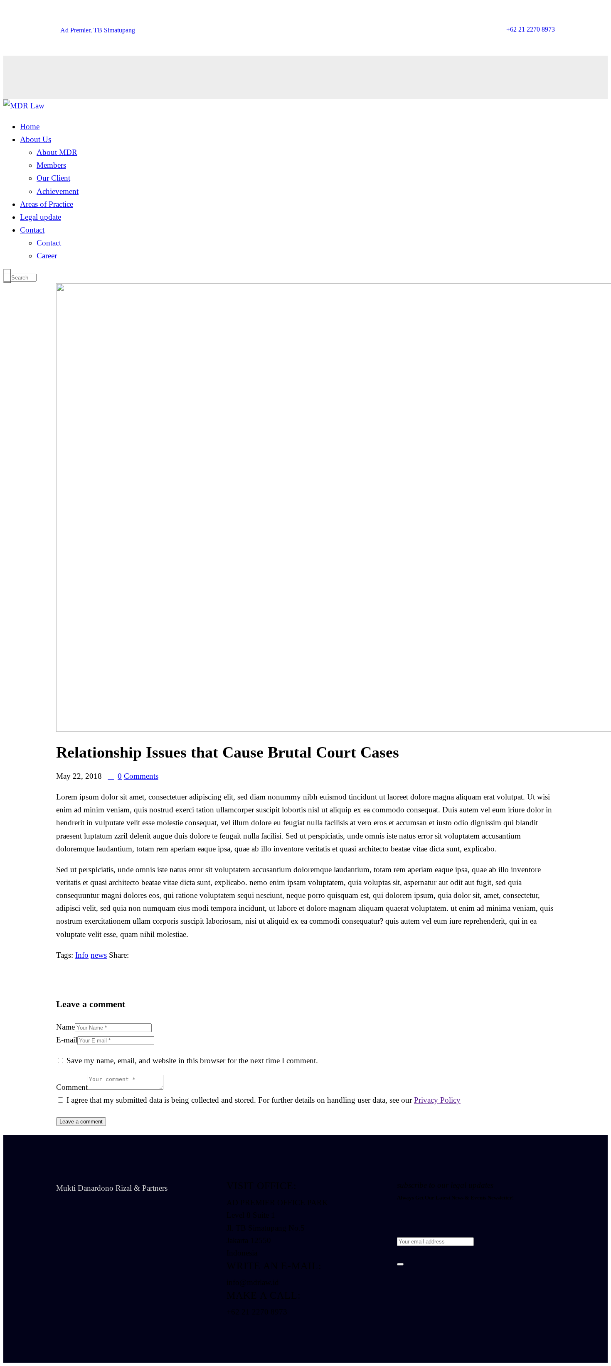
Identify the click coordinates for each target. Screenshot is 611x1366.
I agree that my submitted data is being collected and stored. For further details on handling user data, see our (264, 1100)
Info (82, 955)
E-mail (66, 1039)
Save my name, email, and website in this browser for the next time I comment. (192, 1060)
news (99, 955)
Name (65, 1027)
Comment (72, 1087)
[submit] (400, 1264)
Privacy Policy (437, 1100)
